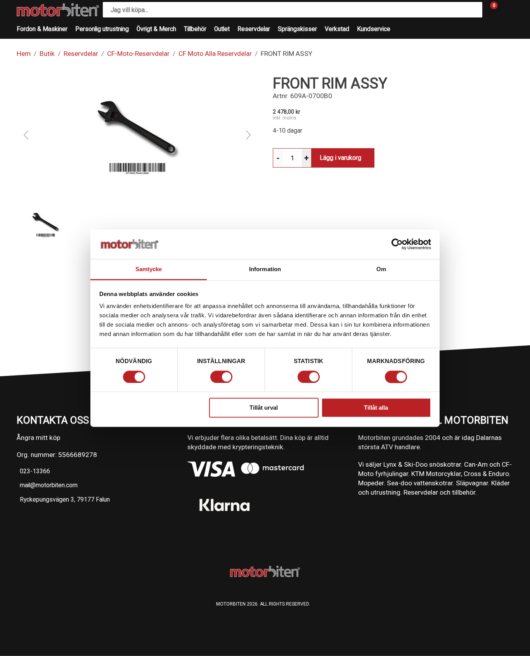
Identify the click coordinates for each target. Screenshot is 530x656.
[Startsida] (58, 10)
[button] (137, 135)
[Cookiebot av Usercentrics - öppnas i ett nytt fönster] (397, 244)
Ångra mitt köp (38, 437)
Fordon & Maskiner (42, 29)
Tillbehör (195, 29)
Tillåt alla (376, 408)
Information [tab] (265, 269)
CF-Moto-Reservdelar (138, 53)
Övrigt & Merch (156, 29)
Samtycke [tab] (148, 269)
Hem (24, 53)
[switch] (221, 376)
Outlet (222, 29)
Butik (47, 53)
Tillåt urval (263, 408)
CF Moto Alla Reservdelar (215, 53)
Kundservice (373, 29)
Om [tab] (381, 269)
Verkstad (337, 29)
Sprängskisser (297, 29)
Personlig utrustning (102, 29)
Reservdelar (253, 29)
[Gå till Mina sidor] (505, 9)
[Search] (474, 9)
